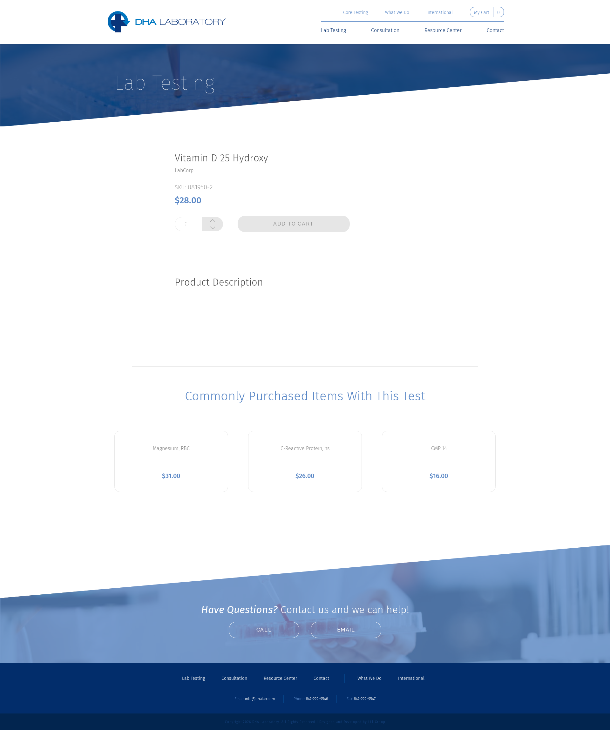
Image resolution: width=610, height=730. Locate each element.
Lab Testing (333, 30)
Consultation (385, 30)
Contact (495, 30)
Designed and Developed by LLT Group (352, 722)
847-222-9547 (365, 699)
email (346, 630)
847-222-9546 (317, 699)
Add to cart (293, 224)
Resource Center (443, 30)
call (264, 630)
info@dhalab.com (260, 699)
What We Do (397, 12)
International (439, 12)
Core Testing (355, 12)
